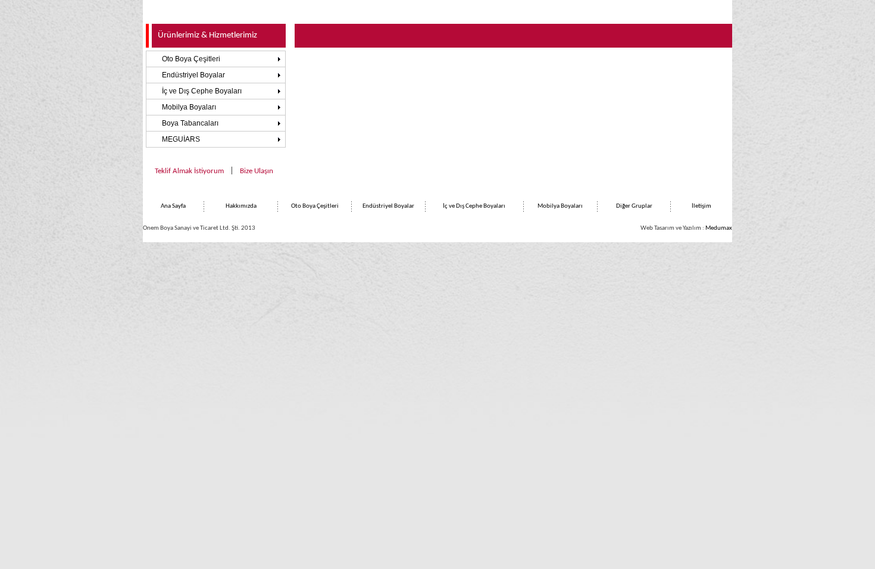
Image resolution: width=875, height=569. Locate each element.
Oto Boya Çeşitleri (191, 59)
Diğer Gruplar (634, 206)
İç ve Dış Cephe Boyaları (202, 91)
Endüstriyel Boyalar (193, 75)
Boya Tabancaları (190, 123)
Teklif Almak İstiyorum (189, 171)
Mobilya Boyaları (189, 107)
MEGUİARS (181, 139)
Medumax (718, 228)
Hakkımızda (241, 206)
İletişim (701, 206)
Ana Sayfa (173, 206)
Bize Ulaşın (256, 171)
